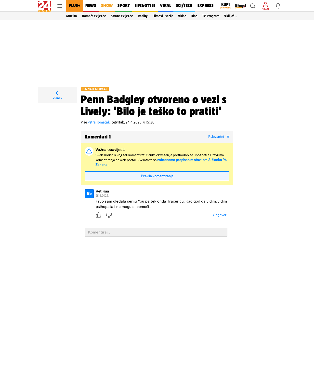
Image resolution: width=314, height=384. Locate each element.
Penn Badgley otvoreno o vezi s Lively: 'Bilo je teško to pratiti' (154, 105)
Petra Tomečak (99, 122)
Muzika (71, 16)
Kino (194, 16)
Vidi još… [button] (230, 16)
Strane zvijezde (122, 16)
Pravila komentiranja (157, 176)
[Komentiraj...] (156, 232)
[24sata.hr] (44, 6)
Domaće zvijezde (94, 16)
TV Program (211, 16)
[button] (253, 6)
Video (182, 16)
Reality (143, 16)
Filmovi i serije (163, 16)
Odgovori (220, 215)
